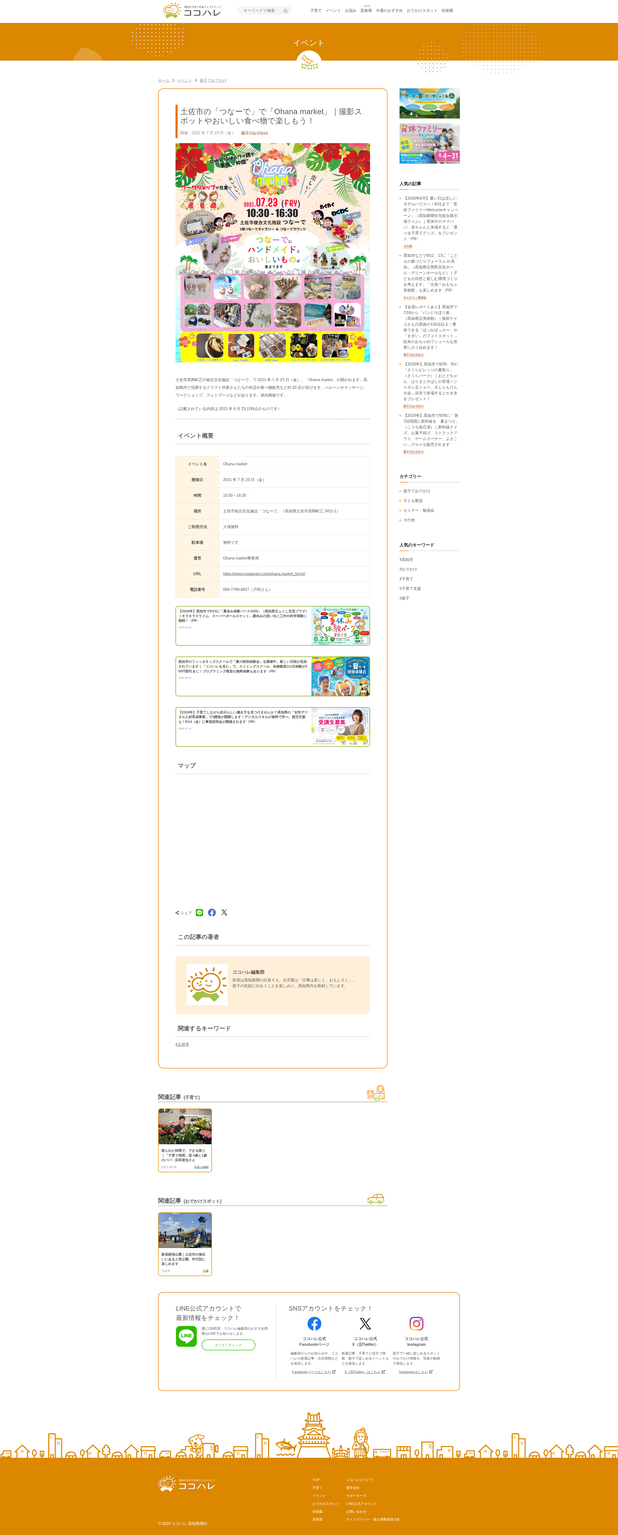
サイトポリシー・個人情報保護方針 (373, 1519)
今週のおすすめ (389, 10)
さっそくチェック (228, 1345)
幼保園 (447, 10)
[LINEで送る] (199, 912)
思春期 (366, 10)
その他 (409, 520)
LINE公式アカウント (361, 1504)
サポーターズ (356, 1496)
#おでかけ (408, 569)
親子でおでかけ (213, 80)
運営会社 (353, 1488)
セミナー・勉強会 (418, 510)
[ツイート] (224, 912)
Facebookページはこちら (311, 1372)
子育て (316, 10)
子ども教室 (413, 501)
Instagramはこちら (413, 1372)
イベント (333, 10)
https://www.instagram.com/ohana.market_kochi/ (264, 574)
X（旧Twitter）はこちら (362, 1372)
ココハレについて (359, 1480)
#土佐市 (182, 1044)
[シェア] (212, 912)
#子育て (406, 579)
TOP (315, 1480)
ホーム (164, 80)
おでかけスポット (422, 10)
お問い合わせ (356, 1512)
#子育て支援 (410, 588)
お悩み (351, 10)
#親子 (404, 598)
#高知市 (406, 560)
